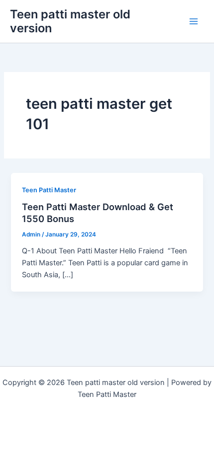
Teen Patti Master (49, 190)
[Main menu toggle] (193, 21)
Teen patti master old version (70, 21)
